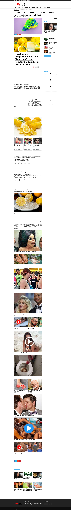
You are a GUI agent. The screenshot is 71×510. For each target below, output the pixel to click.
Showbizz (44, 7)
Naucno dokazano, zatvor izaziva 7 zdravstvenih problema (35, 466)
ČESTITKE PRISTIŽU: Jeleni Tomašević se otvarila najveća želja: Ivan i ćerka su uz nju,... (50, 81)
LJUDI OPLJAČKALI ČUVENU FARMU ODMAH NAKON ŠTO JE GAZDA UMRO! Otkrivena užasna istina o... (51, 95)
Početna (14, 0)
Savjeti (41, 7)
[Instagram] (49, 504)
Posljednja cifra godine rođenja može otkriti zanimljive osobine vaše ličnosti (18, 489)
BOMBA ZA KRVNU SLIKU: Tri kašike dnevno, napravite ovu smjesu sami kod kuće (20, 466)
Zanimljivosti (49, 7)
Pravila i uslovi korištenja (24, 0)
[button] (56, 7)
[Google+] (47, 504)
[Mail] (51, 504)
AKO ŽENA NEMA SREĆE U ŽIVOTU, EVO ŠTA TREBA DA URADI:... (49, 31)
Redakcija (15, 16)
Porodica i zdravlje (32, 7)
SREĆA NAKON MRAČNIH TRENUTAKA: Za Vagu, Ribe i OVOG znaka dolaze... (52, 39)
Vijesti (22, 7)
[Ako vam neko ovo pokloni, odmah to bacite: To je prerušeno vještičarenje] (46, 47)
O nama (19, 0)
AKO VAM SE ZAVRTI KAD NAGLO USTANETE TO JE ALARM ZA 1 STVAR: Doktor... (51, 102)
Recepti (37, 7)
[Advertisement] (28, 77)
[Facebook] (45, 504)
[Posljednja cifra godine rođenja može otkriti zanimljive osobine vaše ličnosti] (18, 485)
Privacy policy (28, 0)
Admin (48, 97)
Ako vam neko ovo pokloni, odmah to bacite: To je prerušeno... (52, 47)
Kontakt (17, 0)
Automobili (26, 7)
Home (14, 9)
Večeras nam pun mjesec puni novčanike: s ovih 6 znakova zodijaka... (53, 43)
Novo (19, 7)
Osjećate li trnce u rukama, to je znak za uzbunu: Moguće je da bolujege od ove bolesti (37, 489)
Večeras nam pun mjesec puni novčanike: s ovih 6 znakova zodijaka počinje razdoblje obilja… (37, 479)
